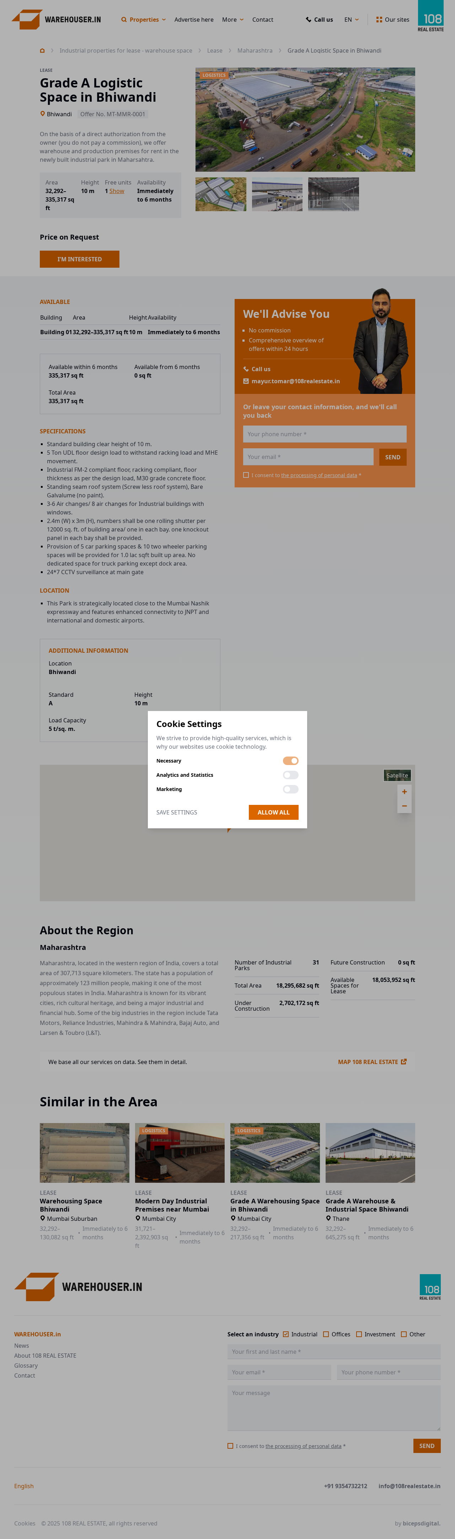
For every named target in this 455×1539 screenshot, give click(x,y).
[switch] (291, 761)
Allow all (274, 812)
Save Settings (176, 812)
